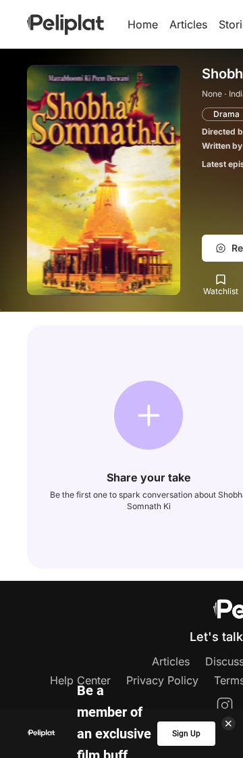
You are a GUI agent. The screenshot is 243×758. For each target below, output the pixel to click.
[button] (148, 415)
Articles (188, 24)
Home (143, 24)
